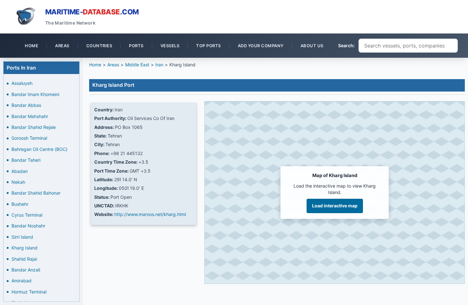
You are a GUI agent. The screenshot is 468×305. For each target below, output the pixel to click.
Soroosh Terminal (29, 138)
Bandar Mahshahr (29, 116)
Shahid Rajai (24, 259)
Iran (159, 64)
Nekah (18, 182)
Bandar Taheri (25, 160)
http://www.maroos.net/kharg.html (150, 214)
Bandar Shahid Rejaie (33, 127)
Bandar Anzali (25, 269)
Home (95, 64)
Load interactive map (335, 205)
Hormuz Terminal (28, 291)
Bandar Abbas (26, 105)
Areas (113, 64)
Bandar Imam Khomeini (35, 94)
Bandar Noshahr (28, 225)
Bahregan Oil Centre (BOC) (39, 149)
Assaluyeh (21, 83)
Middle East (137, 64)
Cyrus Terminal (26, 215)
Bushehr (19, 204)
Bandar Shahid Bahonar (35, 193)
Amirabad (21, 280)
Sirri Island (22, 237)
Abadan (19, 171)
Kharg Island (24, 247)
